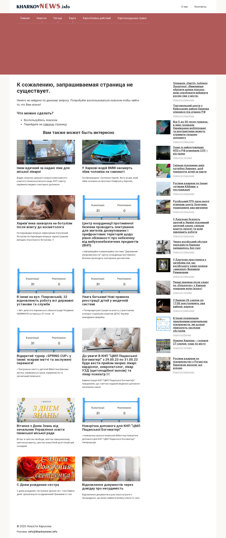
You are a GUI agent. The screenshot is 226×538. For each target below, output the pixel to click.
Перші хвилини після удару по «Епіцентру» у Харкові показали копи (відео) (191, 285)
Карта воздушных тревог (132, 18)
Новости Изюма (182, 335)
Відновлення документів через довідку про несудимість (107, 486)
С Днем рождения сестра (38, 485)
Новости (41, 18)
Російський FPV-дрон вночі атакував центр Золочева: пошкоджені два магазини (191, 204)
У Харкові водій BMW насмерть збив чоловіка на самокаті (107, 170)
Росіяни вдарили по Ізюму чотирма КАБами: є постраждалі (190, 186)
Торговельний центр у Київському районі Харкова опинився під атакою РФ (191, 109)
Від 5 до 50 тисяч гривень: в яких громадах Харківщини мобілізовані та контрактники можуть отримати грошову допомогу (190, 129)
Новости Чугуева (182, 157)
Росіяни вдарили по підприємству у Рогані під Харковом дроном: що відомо (190, 363)
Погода (57, 18)
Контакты (200, 6)
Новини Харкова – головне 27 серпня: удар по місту (190, 342)
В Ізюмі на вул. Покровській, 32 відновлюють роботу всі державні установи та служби (45, 300)
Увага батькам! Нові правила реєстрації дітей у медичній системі (105, 300)
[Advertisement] (113, 50)
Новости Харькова (183, 100)
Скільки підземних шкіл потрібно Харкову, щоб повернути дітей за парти (190, 168)
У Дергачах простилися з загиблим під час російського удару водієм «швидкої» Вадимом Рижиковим (190, 266)
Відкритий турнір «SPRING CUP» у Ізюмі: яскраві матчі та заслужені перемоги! (44, 359)
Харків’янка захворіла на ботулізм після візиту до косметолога (44, 225)
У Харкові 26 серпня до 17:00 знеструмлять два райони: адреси (189, 303)
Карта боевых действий (97, 18)
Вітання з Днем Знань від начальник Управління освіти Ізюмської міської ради (41, 429)
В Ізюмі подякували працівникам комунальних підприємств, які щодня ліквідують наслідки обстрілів (190, 324)
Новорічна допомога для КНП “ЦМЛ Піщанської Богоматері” (111, 428)
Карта (72, 18)
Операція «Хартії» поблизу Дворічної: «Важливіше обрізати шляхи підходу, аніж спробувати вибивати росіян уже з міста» (190, 89)
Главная (25, 18)
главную (48, 124)
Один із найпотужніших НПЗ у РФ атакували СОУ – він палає (190, 150)
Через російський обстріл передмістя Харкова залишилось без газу (190, 245)
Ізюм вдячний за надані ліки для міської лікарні (43, 170)
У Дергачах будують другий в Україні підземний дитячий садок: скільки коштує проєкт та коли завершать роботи (191, 226)
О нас (184, 6)
